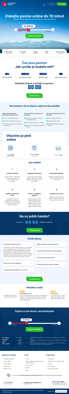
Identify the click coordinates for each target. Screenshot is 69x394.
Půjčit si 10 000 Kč (34, 36)
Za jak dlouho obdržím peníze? (12, 244)
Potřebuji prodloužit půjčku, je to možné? (15, 270)
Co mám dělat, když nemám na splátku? (48, 264)
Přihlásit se (52, 4)
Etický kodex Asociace (56, 375)
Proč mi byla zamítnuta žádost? (46, 257)
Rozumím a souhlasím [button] (61, 391)
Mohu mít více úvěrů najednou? (13, 263)
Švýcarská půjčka (11, 4)
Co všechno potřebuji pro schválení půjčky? (49, 251)
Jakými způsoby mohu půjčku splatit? (47, 244)
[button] (27, 302)
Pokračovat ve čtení (34, 296)
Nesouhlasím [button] (51, 391)
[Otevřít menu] (44, 4)
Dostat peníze (34, 95)
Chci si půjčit (61, 4)
